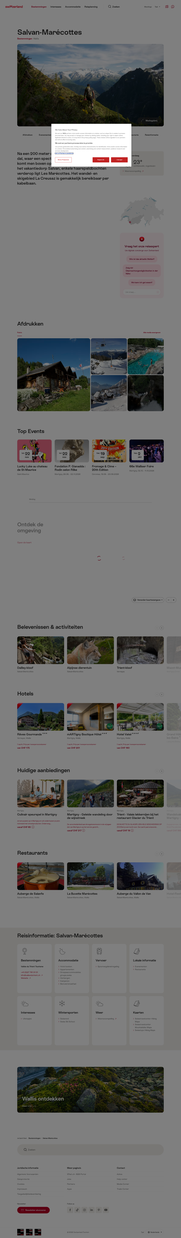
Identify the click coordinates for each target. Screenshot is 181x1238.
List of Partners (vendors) (64, 153)
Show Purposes (63, 160)
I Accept (119, 160)
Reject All (100, 160)
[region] (91, 145)
